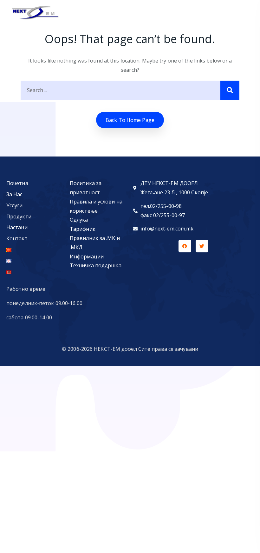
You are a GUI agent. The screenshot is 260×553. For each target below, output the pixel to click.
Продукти (18, 216)
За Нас (14, 194)
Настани (17, 227)
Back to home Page (130, 120)
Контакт (17, 238)
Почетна (17, 183)
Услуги (14, 205)
